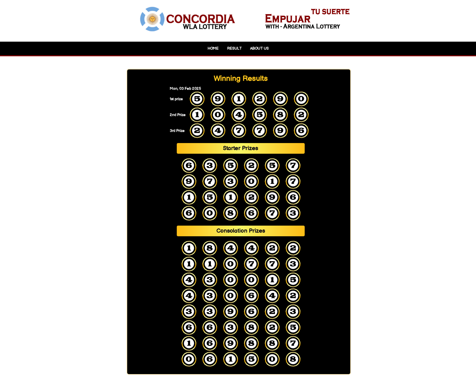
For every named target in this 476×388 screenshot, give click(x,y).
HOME (213, 48)
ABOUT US (259, 48)
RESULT (234, 48)
